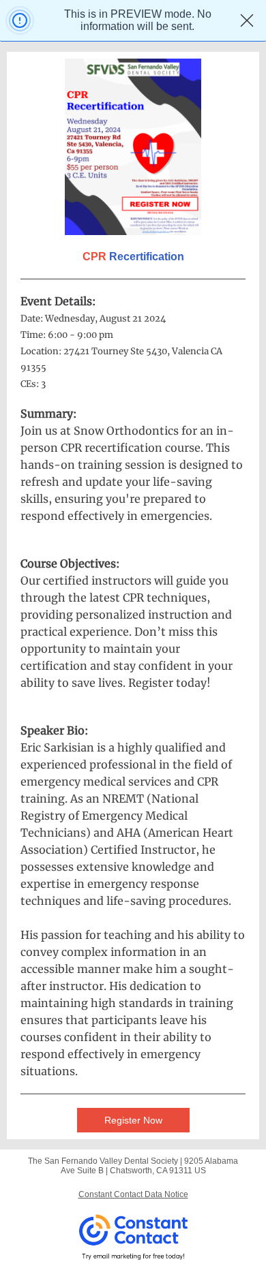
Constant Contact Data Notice (133, 1194)
